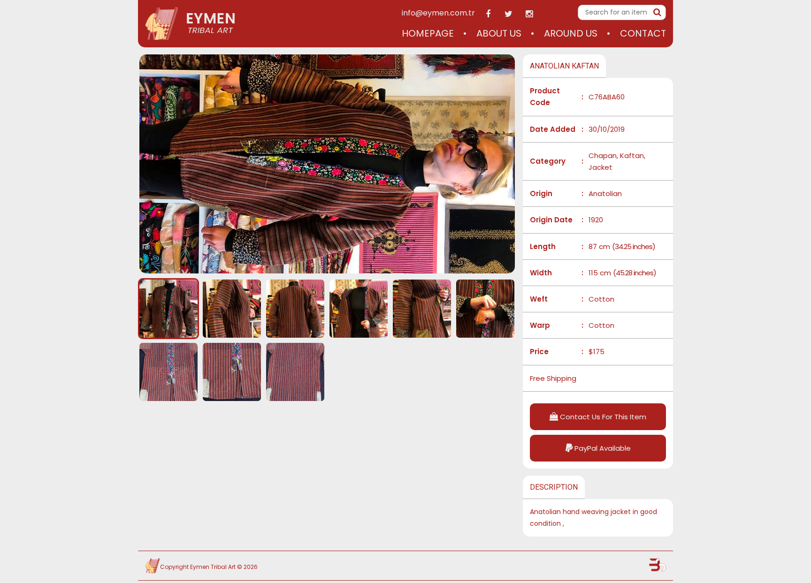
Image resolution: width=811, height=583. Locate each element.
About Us (498, 33)
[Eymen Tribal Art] (191, 23)
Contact (643, 33)
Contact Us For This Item (602, 417)
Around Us (570, 33)
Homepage (428, 33)
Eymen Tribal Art (213, 567)
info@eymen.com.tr (438, 13)
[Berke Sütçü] (657, 564)
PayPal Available (602, 448)
